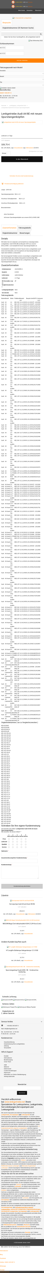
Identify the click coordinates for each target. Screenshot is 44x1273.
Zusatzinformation (9, 228)
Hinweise (30, 2)
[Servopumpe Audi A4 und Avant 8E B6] (22, 901)
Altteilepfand (29, 148)
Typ (1, 82)
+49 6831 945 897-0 (13, 1025)
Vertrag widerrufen (9, 1076)
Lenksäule (26, 1198)
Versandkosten (18, 148)
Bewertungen (25, 233)
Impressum (7, 1072)
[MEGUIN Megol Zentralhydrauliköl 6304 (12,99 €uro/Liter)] (22, 920)
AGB (5, 1065)
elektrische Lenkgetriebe (18, 1209)
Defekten (4, 1190)
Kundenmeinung (6, 864)
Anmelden (30, 10)
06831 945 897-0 (5, 93)
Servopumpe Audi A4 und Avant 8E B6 (22, 904)
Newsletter (22, 1084)
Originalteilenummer (9, 233)
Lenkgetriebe (5, 1114)
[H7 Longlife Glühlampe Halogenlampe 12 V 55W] (22, 947)
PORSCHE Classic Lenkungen (10, 1166)
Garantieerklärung (9, 1042)
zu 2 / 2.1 (2, 47)
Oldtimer (23, 1160)
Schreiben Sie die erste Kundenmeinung (21, 176)
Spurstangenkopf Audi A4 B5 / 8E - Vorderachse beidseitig (22, 971)
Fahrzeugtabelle (25, 228)
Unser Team (7, 1062)
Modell (2, 76)
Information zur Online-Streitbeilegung (15, 1074)
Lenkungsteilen (34, 1211)
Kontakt (6, 1056)
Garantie (28, 1232)
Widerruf (6, 1067)
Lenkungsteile (25, 1114)
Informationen (8, 1058)
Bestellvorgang (8, 1060)
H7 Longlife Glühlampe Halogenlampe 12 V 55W (22, 950)
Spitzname (4, 851)
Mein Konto (21, 10)
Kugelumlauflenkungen (33, 1209)
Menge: (4, 153)
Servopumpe (5, 1200)
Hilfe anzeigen (4, 65)
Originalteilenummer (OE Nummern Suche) (18, 28)
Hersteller (3, 70)
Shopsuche (6, 23)
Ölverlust (19, 1184)
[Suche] (41, 34)
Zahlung (6, 1046)
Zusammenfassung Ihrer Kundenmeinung (13, 858)
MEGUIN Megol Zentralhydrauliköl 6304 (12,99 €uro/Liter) (22, 923)
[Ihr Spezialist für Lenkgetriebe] (22, 18)
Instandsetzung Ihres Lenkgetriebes (14, 1044)
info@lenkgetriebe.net (10, 1028)
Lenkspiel (18, 1186)
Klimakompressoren (10, 1224)
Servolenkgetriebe (6, 1207)
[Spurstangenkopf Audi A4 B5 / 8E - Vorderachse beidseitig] (22, 967)
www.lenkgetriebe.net (15, 1102)
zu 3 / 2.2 (2, 53)
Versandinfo (7, 1048)
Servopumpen (14, 1114)
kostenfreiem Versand (23, 1226)
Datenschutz (7, 1069)
